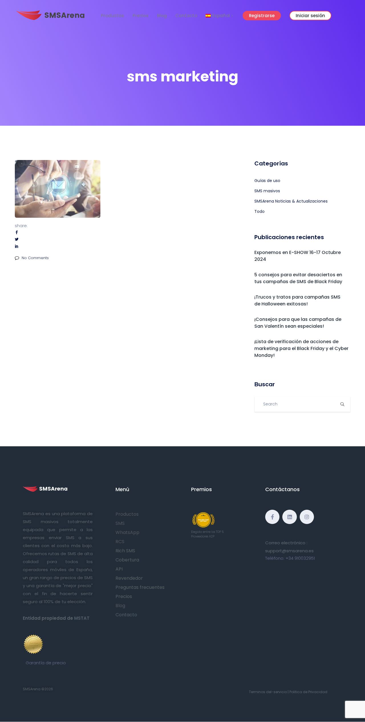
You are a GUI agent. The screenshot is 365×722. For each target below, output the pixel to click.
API (119, 569)
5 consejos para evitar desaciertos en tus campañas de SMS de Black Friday (298, 278)
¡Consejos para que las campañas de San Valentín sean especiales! (297, 322)
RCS (119, 541)
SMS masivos (267, 191)
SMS (120, 523)
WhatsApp (127, 532)
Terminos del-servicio (268, 691)
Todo (259, 211)
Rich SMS (125, 550)
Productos (112, 16)
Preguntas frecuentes (140, 587)
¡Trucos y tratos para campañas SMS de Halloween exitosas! (297, 300)
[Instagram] (307, 517)
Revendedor (129, 578)
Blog (162, 16)
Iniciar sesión (310, 16)
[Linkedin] (289, 517)
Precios (141, 16)
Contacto (186, 16)
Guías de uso (267, 180)
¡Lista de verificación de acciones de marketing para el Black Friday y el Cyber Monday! (301, 348)
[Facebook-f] (272, 517)
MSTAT (82, 618)
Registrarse (262, 16)
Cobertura (127, 560)
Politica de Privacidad (308, 691)
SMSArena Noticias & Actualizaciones (291, 201)
